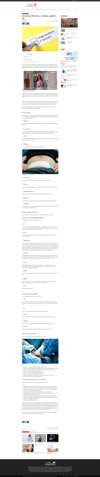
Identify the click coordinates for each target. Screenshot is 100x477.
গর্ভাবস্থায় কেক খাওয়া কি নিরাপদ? (39, 442)
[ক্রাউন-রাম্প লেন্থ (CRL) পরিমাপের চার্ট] (52, 438)
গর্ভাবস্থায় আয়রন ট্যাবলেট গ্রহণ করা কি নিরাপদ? (40, 453)
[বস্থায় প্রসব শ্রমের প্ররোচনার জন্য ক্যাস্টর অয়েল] (63, 30)
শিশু (32, 9)
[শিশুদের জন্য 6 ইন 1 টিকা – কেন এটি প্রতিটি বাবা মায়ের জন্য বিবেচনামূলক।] (69, 56)
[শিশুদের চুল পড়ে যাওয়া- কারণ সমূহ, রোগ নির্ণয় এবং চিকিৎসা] (63, 34)
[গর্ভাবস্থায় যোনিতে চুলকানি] (63, 42)
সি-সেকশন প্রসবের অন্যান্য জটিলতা (27, 60)
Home (23, 12)
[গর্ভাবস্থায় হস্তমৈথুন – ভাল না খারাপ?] (28, 438)
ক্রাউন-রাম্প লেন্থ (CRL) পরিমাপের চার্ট (52, 442)
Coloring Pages (67, 9)
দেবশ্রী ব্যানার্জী (63, 26)
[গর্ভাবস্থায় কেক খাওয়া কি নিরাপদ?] (40, 438)
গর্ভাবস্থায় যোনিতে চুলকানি (69, 41)
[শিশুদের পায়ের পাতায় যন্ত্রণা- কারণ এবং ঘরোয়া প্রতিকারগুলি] (69, 23)
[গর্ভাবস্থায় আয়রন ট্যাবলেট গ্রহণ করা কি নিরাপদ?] (40, 448)
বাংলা (62, 9)
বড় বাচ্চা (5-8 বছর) (53, 9)
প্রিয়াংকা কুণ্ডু (24, 20)
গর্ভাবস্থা (28, 9)
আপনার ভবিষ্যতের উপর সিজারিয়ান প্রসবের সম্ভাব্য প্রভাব (30, 62)
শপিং (58, 9)
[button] (76, 9)
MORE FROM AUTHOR (33, 432)
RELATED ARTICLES (26, 432)
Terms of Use (71, 476)
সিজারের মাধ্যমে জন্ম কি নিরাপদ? (27, 56)
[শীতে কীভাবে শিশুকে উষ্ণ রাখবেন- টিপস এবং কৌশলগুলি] (63, 76)
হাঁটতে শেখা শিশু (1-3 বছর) (38, 9)
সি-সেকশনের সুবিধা (25, 57)
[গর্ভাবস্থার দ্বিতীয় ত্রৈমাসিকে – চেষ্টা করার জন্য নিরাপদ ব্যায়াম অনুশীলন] (63, 38)
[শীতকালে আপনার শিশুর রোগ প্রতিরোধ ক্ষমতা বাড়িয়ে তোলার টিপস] (63, 86)
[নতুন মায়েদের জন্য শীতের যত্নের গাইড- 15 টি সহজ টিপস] (63, 81)
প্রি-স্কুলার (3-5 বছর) (46, 9)
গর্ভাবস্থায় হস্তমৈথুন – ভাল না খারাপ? (26, 442)
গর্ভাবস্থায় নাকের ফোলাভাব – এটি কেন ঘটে (27, 452)
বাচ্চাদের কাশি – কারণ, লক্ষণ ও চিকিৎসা (52, 428)
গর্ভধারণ (24, 9)
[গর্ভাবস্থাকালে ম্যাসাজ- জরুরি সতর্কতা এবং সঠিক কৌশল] (52, 448)
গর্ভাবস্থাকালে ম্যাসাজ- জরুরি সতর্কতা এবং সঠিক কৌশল (52, 453)
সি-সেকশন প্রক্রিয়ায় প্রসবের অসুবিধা (27, 59)
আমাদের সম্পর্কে (76, 476)
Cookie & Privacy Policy (65, 476)
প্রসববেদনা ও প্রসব (26, 13)
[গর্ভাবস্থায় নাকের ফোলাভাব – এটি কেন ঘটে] (28, 448)
